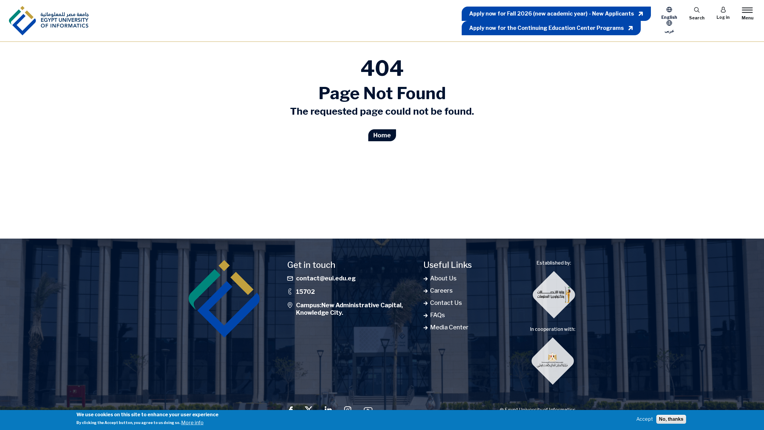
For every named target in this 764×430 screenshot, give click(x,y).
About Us (443, 278)
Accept (644, 419)
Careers (441, 290)
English (669, 17)
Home (382, 135)
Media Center (449, 327)
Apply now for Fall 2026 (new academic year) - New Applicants (551, 13)
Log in (723, 17)
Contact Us (446, 302)
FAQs (437, 315)
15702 (305, 291)
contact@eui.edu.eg (326, 278)
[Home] (49, 21)
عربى (669, 30)
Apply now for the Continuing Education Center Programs (546, 28)
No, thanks (671, 419)
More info (192, 422)
